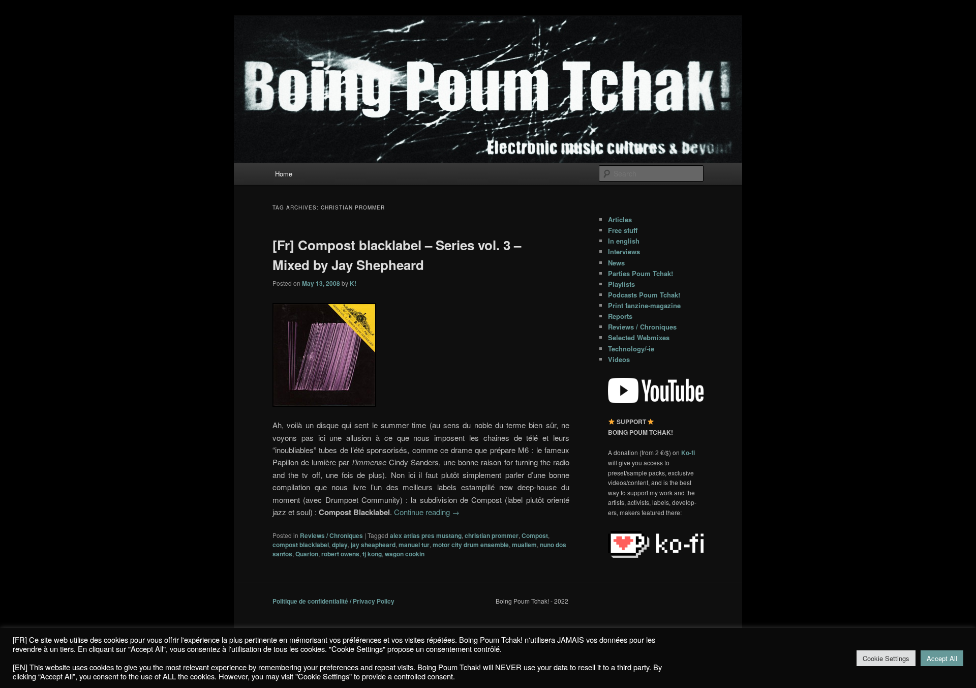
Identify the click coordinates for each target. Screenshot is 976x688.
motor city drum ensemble (471, 544)
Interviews (624, 251)
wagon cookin (404, 553)
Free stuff (622, 230)
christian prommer (491, 535)
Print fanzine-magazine (644, 305)
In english (623, 241)
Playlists (621, 284)
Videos (619, 359)
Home (283, 173)
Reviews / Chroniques (331, 535)
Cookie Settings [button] (886, 658)
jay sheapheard (373, 544)
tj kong (372, 553)
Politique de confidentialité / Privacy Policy (333, 601)
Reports (620, 316)
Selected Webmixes (638, 337)
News (616, 262)
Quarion (306, 553)
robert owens (340, 553)
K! (353, 283)
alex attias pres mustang (426, 535)
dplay (340, 544)
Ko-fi (688, 452)
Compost (535, 535)
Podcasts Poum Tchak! (644, 295)
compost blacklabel (300, 544)
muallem (524, 544)
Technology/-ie (631, 348)
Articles (620, 219)
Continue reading (427, 511)
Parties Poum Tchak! (640, 273)
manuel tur (414, 544)
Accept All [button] (942, 658)
